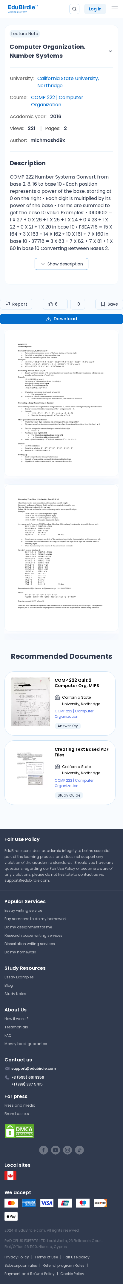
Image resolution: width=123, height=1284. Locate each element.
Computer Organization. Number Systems (47, 51)
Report (19, 304)
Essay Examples (19, 977)
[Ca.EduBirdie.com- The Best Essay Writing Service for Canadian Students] (10, 1178)
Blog (8, 985)
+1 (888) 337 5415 (27, 1084)
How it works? (16, 1018)
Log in (95, 9)
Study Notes (15, 993)
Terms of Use (46, 1257)
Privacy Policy (16, 1257)
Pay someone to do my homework (35, 918)
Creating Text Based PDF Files (82, 752)
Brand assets (16, 1113)
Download (65, 319)
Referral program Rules (63, 1265)
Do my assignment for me (28, 927)
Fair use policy (77, 1257)
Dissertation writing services (29, 943)
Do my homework (20, 952)
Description (28, 163)
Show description (65, 264)
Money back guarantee (25, 1043)
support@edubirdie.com (26, 880)
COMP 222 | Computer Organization (57, 101)
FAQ (7, 1035)
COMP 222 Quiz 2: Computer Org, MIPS (77, 683)
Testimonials (16, 1027)
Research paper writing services (33, 935)
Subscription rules (20, 1265)
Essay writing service (23, 910)
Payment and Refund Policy (29, 1273)
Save (112, 304)
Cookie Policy (72, 1273)
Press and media (20, 1105)
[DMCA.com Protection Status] (61, 1131)
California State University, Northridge (68, 82)
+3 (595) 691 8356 (27, 1077)
